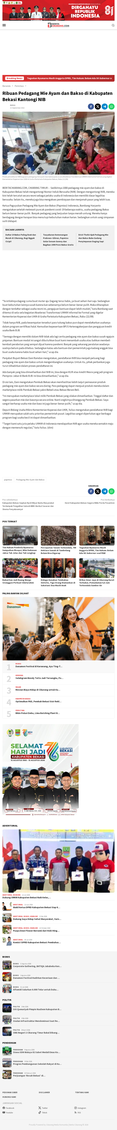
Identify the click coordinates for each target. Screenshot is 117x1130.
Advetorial (7, 895)
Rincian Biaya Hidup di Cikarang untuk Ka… (38, 689)
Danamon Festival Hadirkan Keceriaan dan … (36, 978)
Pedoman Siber (9, 1092)
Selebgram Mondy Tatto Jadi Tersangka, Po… (39, 678)
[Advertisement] (58, 52)
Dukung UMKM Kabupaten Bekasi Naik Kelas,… (26, 897)
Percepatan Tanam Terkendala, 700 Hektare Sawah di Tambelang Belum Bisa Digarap (58, 550)
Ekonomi (17, 895)
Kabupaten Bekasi (23, 699)
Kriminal (19, 675)
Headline (34, 916)
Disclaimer (44, 1092)
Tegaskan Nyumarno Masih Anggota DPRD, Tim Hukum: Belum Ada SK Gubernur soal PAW (96, 550)
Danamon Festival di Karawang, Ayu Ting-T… (39, 666)
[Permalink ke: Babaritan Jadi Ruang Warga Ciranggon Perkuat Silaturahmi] (20, 568)
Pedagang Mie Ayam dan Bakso (30, 479)
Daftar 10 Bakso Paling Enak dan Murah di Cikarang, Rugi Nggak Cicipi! (20, 238)
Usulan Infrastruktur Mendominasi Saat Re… (36, 1021)
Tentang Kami (82, 1092)
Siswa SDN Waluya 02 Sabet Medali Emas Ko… (36, 1052)
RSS (79, 1112)
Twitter (45, 1108)
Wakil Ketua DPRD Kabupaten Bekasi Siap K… (36, 907)
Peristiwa (20, 710)
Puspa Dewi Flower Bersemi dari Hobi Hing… (36, 930)
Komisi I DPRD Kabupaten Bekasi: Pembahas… (37, 942)
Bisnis (18, 664)
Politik (16, 1007)
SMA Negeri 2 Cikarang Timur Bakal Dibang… (36, 1032)
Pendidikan (18, 1050)
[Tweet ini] (98, 106)
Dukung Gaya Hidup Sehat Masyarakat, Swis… (37, 919)
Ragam (18, 687)
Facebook (10, 1108)
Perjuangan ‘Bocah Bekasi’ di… (29, 1075)
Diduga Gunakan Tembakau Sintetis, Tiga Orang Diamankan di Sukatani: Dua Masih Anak (58, 583)
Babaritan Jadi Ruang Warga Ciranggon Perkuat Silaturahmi (18, 581)
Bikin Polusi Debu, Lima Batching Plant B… (38, 713)
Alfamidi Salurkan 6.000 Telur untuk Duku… (35, 989)
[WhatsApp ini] (111, 106)
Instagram (82, 1108)
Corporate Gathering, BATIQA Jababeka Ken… (37, 966)
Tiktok (44, 1112)
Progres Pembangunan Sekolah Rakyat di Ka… (37, 1064)
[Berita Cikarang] (58, 25)
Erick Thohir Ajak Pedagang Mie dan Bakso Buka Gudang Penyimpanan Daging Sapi (93, 238)
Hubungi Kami (9, 1097)
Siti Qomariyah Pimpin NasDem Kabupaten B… (37, 1009)
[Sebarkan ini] (91, 106)
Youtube (9, 1112)
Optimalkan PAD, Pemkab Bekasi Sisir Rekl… (38, 701)
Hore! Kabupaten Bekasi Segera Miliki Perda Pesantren (90, 501)
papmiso (8, 479)
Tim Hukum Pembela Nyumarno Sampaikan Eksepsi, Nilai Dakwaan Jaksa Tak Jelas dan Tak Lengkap (19, 550)
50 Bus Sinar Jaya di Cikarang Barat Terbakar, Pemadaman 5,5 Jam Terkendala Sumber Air (96, 583)
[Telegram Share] (105, 106)
